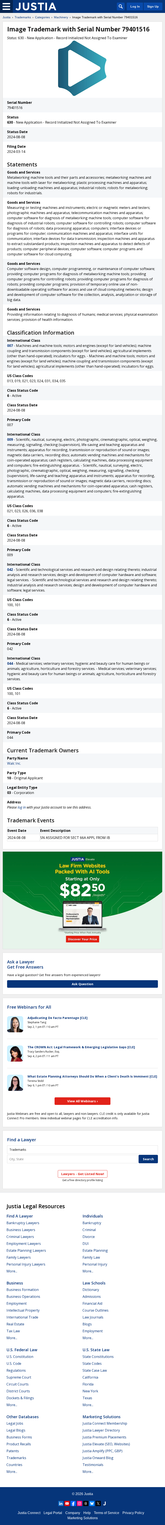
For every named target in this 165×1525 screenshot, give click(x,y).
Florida (87, 1384)
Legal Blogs (15, 1430)
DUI (85, 1243)
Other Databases (22, 1416)
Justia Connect (29, 1513)
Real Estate (15, 1324)
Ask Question (82, 984)
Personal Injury (94, 1264)
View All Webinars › (82, 1101)
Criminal (89, 1229)
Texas (87, 1398)
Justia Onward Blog (97, 1457)
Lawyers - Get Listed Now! (82, 1174)
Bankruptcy (91, 1223)
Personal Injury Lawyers (25, 1264)
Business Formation (22, 1289)
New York (90, 1391)
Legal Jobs (14, 1423)
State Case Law (94, 1370)
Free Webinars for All (29, 1007)
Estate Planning (95, 1250)
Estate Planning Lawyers (26, 1250)
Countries (14, 1464)
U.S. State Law (96, 1349)
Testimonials (92, 1464)
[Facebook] (73, 1503)
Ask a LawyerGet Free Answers (25, 964)
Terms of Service (106, 1513)
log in (22, 807)
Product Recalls (18, 1444)
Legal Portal (53, 1513)
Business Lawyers (20, 1229)
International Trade (22, 1317)
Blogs (87, 1324)
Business (14, 1283)
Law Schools (93, 1283)
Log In (135, 6)
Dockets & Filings (20, 1398)
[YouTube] (67, 1503)
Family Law (91, 1257)
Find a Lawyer (21, 1140)
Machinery (61, 17)
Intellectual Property (23, 1310)
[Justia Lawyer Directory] (104, 1503)
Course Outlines (95, 1310)
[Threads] (85, 1503)
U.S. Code (13, 1363)
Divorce (88, 1236)
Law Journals (92, 1317)
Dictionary (90, 1289)
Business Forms (19, 1437)
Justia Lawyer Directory (101, 1430)
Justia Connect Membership (104, 1423)
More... (11, 1271)
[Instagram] (79, 1503)
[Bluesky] (92, 1503)
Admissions (91, 1296)
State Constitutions (98, 1356)
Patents (12, 1451)
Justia (7, 17)
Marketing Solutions (101, 1416)
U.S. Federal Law (21, 1349)
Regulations (16, 1370)
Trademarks (23, 17)
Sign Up (153, 6)
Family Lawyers (18, 1257)
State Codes (92, 1363)
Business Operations (23, 1296)
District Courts (18, 1391)
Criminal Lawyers (20, 1236)
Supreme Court (18, 1377)
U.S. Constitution (19, 1356)
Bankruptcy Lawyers (22, 1223)
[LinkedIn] (60, 1503)
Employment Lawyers (23, 1243)
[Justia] (35, 6)
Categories (42, 17)
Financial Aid (92, 1303)
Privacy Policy (133, 1513)
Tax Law (13, 1331)
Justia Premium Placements (104, 1437)
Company (72, 1513)
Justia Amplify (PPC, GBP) (102, 1451)
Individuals (92, 1216)
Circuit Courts (17, 1384)
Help (87, 1513)
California (90, 1377)
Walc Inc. (14, 763)
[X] (98, 1503)
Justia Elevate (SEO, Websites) (106, 1444)
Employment (16, 1303)
